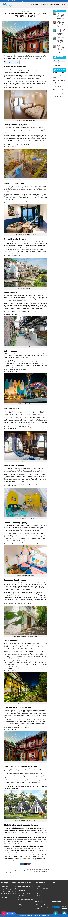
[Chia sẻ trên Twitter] (23, 864)
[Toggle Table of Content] (16, 62)
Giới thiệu (38, 886)
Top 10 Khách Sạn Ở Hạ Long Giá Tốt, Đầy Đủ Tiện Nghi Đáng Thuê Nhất (61, 40)
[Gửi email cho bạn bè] (25, 864)
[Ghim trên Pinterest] (28, 864)
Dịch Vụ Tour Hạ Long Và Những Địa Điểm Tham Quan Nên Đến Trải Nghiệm (61, 32)
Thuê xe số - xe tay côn (42, 888)
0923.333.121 (57, 86)
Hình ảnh (51, 4)
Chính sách (56, 4)
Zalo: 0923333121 (58, 96)
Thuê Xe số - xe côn (58, 62)
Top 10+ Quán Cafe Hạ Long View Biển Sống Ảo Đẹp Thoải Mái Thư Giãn (61, 15)
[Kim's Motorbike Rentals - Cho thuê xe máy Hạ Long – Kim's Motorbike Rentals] (9, 4)
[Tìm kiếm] (66, 4)
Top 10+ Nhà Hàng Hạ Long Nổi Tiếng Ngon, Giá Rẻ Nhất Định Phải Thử (61, 24)
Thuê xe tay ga (39, 891)
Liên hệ (63, 4)
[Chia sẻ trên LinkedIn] (30, 864)
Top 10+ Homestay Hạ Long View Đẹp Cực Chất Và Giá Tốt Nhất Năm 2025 (61, 49)
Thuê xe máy (36, 4)
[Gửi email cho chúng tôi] (66, 1)
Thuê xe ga (56, 60)
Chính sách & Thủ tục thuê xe (42, 904)
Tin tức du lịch (44, 4)
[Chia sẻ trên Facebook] (21, 864)
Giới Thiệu (30, 4)
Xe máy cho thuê (57, 65)
